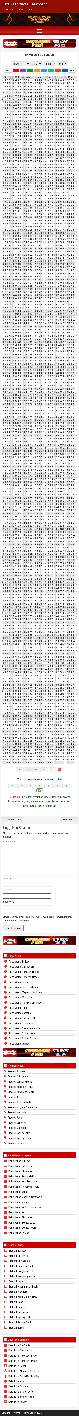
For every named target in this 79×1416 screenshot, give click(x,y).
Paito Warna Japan (18, 982)
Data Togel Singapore (19, 1386)
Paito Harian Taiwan (18, 1232)
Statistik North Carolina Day (22, 1296)
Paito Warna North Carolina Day (24, 1002)
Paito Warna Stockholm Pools (24, 1028)
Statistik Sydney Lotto (19, 1317)
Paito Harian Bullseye (19, 1161)
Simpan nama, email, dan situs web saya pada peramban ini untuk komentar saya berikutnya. (38, 918)
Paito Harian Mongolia (19, 1202)
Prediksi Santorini (16, 1122)
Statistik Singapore (18, 1312)
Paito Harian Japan (18, 1191)
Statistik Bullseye (17, 1250)
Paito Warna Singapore (20, 1023)
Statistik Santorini (17, 1307)
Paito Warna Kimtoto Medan (23, 987)
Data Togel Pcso (17, 1381)
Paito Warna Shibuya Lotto (22, 1018)
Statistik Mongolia (18, 1291)
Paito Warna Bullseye (19, 961)
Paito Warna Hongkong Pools (24, 977)
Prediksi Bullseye (16, 1071)
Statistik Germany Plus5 (20, 1266)
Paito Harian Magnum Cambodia (25, 1196)
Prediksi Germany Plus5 (19, 1081)
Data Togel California (19, 1345)
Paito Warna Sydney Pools (22, 1038)
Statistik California (18, 1255)
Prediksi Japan (15, 1097)
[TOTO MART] (39, 43)
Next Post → (69, 819)
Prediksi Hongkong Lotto (20, 1086)
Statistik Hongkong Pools (21, 1276)
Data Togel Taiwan (17, 1401)
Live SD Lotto (25, 9)
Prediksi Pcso (14, 1117)
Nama (7, 878)
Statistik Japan (16, 1281)
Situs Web (8, 901)
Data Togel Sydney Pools (21, 1396)
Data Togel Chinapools (20, 1350)
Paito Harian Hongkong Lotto (23, 1181)
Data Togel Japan (17, 1365)
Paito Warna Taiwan (39, 55)
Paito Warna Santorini (19, 1012)
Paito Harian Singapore (20, 1217)
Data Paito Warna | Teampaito (24, 4)
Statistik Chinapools (19, 1260)
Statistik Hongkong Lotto (21, 1271)
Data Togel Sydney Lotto (21, 1391)
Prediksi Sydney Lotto (18, 1133)
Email (7, 890)
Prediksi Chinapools (17, 1076)
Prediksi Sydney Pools (19, 1138)
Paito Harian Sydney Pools (22, 1227)
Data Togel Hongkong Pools (22, 1360)
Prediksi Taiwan (15, 1143)
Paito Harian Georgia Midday (23, 1176)
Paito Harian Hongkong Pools (23, 1186)
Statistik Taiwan (16, 1327)
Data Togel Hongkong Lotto (22, 1355)
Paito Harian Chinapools (21, 1171)
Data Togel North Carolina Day (23, 1376)
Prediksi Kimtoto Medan (19, 1102)
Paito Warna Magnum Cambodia (25, 992)
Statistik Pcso (15, 1302)
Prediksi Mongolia (16, 1112)
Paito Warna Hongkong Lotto (23, 971)
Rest (8, 71)
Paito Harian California (20, 1166)
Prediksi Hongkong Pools (20, 1091)
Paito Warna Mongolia (20, 997)
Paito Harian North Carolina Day (24, 1207)
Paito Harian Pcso (17, 1212)
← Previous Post (12, 819)
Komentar (9, 841)
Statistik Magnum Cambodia (23, 1286)
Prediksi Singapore (17, 1127)
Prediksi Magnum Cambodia (22, 1107)
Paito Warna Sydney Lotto (22, 1033)
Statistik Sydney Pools (20, 1322)
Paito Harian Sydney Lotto (21, 1222)
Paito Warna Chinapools (21, 966)
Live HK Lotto (9, 9)
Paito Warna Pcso (18, 1007)
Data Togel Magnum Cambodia (24, 1371)
